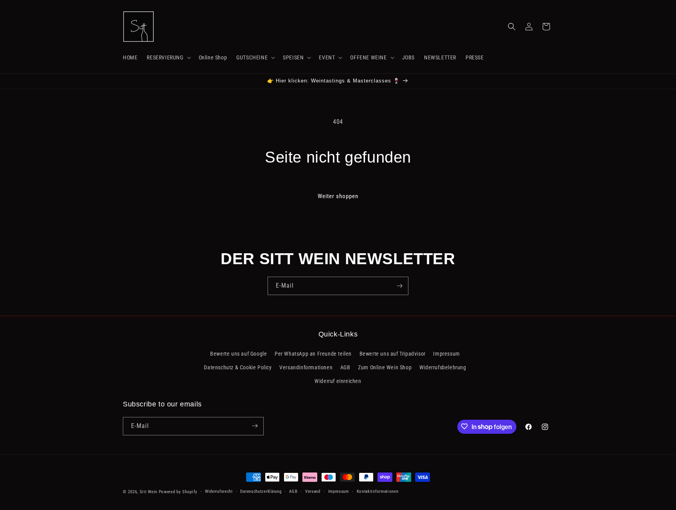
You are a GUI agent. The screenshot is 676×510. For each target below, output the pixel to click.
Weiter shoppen (338, 196)
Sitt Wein (148, 491)
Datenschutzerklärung (260, 491)
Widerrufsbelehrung (442, 367)
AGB (345, 367)
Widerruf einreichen (338, 381)
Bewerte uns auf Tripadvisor (393, 353)
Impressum (446, 353)
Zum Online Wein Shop (385, 367)
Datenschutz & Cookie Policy (237, 367)
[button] (168, 57)
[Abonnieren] (399, 286)
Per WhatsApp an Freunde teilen (313, 353)
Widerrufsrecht (219, 491)
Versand (312, 491)
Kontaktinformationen (378, 491)
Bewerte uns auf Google (238, 353)
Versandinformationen (306, 367)
